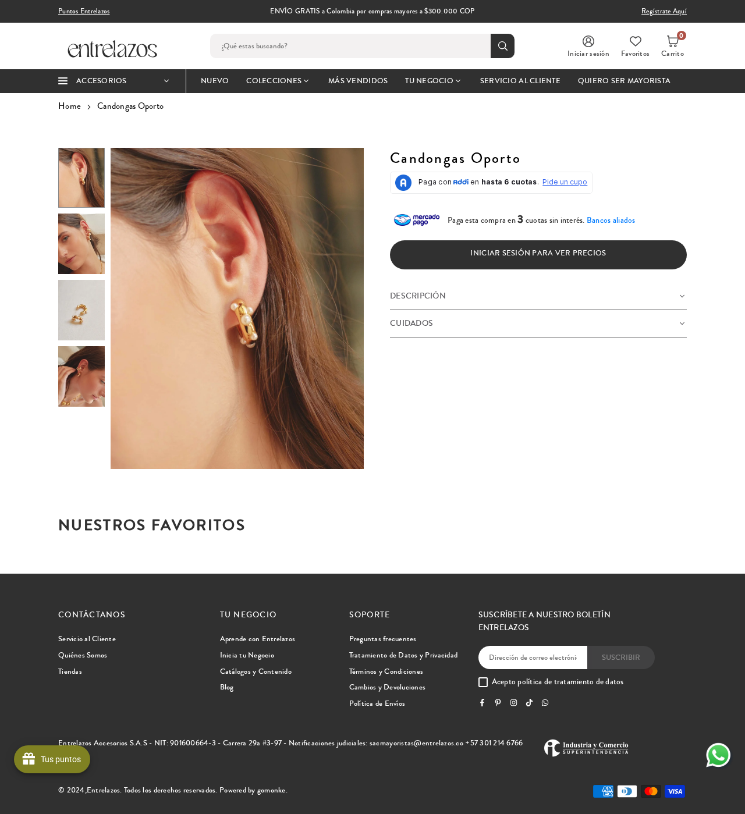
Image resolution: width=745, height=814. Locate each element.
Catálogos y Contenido (256, 671)
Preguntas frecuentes (383, 639)
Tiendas (70, 671)
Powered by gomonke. (253, 790)
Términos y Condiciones (386, 671)
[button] (672, 46)
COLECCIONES (273, 81)
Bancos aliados (611, 220)
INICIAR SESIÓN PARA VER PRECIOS (538, 253)
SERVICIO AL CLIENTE (520, 81)
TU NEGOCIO (429, 81)
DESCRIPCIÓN (418, 296)
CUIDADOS (411, 323)
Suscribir (621, 657)
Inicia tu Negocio (247, 655)
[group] (237, 308)
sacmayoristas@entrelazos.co (416, 743)
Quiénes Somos (82, 655)
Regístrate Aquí (664, 11)
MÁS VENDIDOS (358, 81)
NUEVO (215, 81)
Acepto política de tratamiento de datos (558, 682)
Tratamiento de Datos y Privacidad (403, 655)
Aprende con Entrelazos (258, 639)
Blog (227, 687)
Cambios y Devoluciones (387, 687)
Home (69, 105)
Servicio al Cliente (87, 639)
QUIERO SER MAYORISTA (624, 81)
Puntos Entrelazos (83, 11)
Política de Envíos (377, 703)
